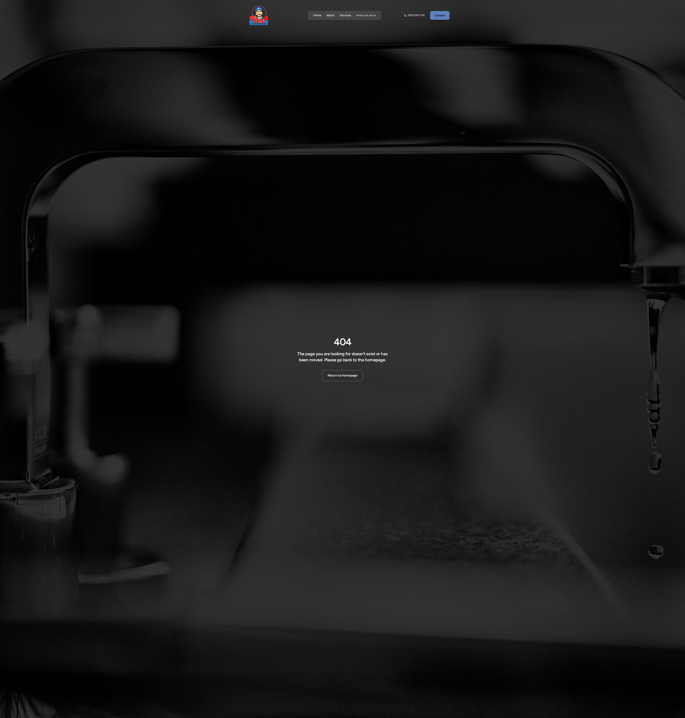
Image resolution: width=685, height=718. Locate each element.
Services (345, 15)
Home (317, 15)
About (330, 15)
